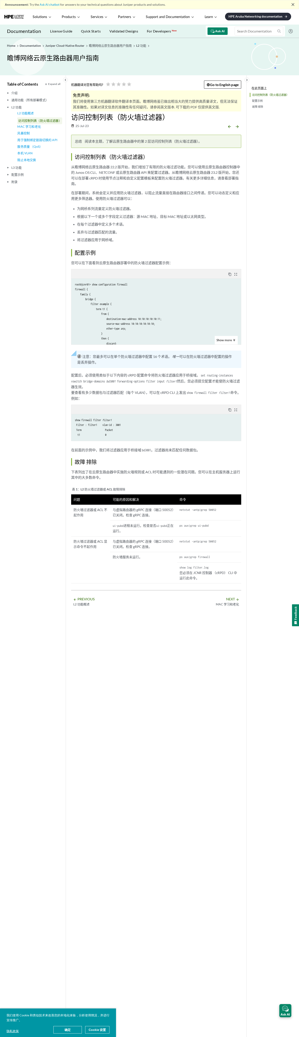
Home (11, 45)
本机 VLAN (25, 153)
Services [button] (97, 17)
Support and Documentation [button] (168, 17)
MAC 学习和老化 (29, 126)
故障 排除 (257, 106)
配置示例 (257, 100)
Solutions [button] (40, 17)
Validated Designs (123, 31)
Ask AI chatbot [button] (50, 4)
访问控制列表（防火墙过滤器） (40, 120)
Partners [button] (124, 17)
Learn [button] (209, 17)
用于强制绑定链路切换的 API (37, 140)
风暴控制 (23, 133)
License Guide (61, 31)
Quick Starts (91, 31)
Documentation (24, 31)
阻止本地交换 (26, 160)
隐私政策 (13, 1031)
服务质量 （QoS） (29, 146)
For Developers (162, 31)
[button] (285, 1010)
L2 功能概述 (25, 113)
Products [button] (69, 17)
